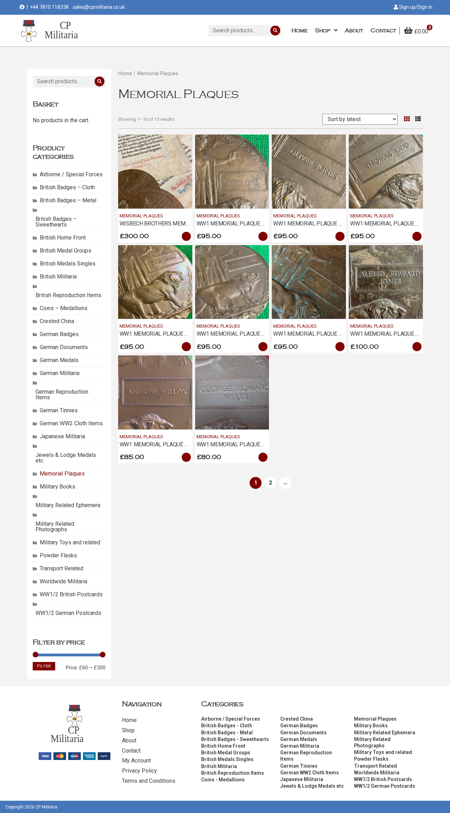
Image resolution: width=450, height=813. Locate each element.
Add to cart (186, 236)
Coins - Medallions (223, 779)
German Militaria (59, 373)
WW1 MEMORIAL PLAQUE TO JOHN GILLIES (173, 333)
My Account (136, 760)
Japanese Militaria (62, 436)
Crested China (57, 321)
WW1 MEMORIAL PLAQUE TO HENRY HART (249, 223)
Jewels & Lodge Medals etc (66, 458)
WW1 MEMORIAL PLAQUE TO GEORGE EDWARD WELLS (264, 444)
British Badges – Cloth (67, 187)
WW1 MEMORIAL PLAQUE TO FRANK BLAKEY (328, 333)
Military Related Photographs (55, 526)
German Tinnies (59, 410)
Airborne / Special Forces (71, 174)
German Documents (64, 347)
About (129, 740)
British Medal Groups (65, 250)
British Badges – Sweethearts (56, 222)
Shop (128, 730)
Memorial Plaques (62, 473)
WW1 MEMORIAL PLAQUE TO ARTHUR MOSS (251, 333)
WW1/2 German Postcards (68, 613)
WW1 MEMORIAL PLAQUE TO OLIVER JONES (328, 223)
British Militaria (58, 276)
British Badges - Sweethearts (235, 739)
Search (275, 30)
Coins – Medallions (64, 308)
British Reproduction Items (68, 295)
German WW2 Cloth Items (71, 423)
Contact (131, 750)
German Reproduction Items (62, 394)
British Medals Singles (68, 263)
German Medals (59, 360)
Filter (44, 666)
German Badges (59, 334)
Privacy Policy (139, 770)
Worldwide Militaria (63, 581)
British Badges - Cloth (226, 725)
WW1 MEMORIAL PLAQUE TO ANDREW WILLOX (177, 444)
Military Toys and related (70, 542)
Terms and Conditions (148, 781)
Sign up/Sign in (415, 7)
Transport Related (61, 568)
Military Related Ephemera (68, 505)
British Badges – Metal (68, 200)
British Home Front (63, 237)
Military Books (57, 486)
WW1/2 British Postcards (71, 594)
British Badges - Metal (227, 732)
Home (125, 73)
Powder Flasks (58, 555)
